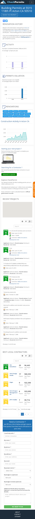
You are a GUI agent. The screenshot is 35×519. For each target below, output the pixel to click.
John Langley (13, 399)
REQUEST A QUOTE (9, 174)
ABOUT (17, 512)
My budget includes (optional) (12, 482)
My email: (7, 461)
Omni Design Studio (13, 374)
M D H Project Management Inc (14, 392)
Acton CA (26, 28)
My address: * (8, 454)
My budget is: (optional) (11, 475)
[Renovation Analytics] (8, 159)
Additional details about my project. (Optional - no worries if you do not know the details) (17, 490)
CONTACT (17, 514)
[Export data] (30, 221)
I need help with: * (9, 433)
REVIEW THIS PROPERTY (10, 15)
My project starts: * (9, 468)
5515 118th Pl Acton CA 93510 (19, 31)
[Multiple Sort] (26, 221)
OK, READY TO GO (17, 507)
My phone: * (7, 447)
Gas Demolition (13, 365)
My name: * (7, 440)
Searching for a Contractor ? (11, 167)
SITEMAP (17, 517)
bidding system (25, 37)
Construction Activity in (15, 121)
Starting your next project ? (11, 149)
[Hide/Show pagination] (22, 221)
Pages (11, 382)
